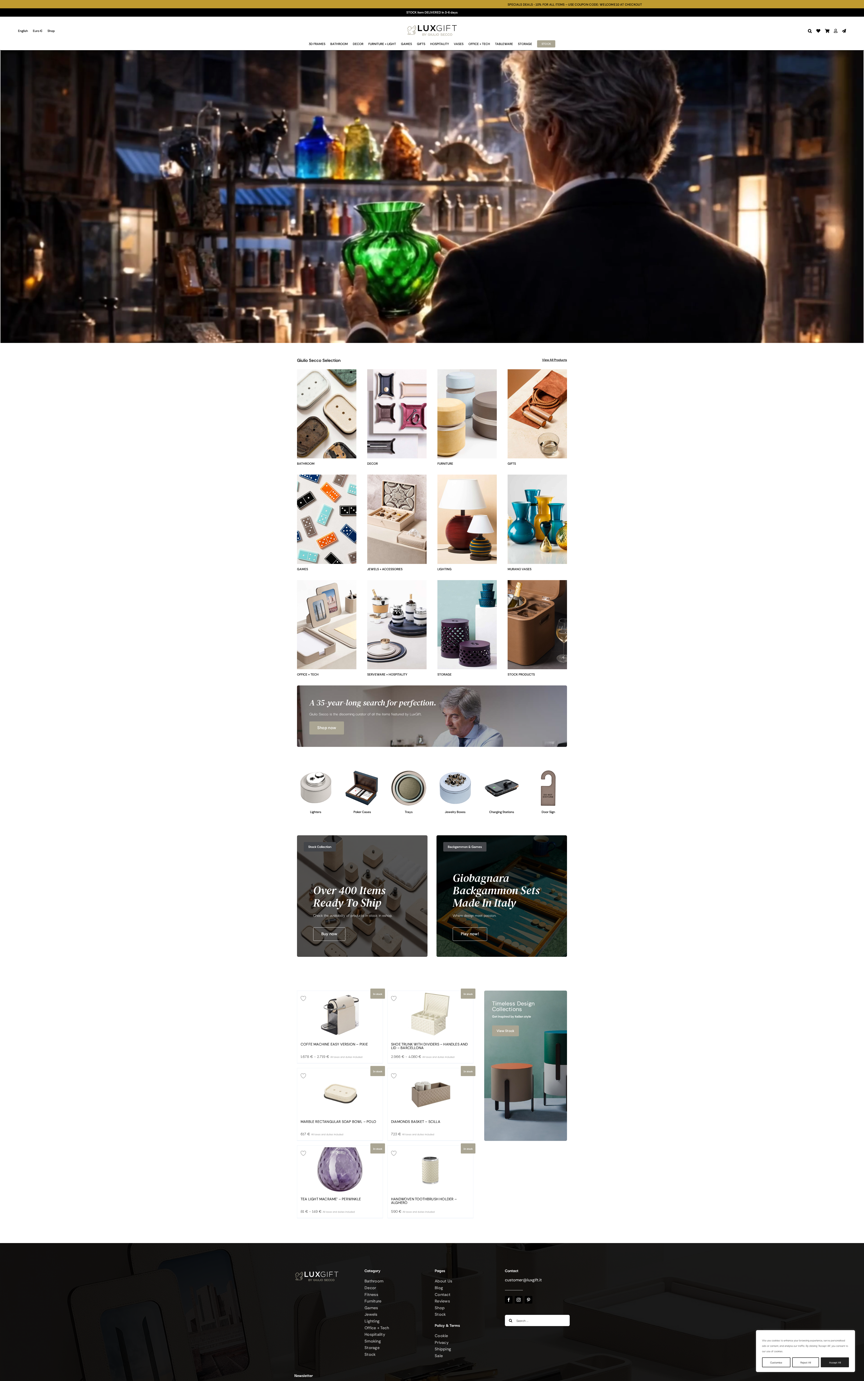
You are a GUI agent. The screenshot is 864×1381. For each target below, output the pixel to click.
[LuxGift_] (432, 24)
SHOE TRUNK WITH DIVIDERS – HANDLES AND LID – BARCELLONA (429, 1046)
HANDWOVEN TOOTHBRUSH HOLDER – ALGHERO (424, 1201)
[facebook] (509, 1300)
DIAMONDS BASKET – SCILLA (415, 1122)
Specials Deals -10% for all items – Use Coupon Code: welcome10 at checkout (296, 5)
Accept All (835, 1362)
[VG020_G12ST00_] (362, 771)
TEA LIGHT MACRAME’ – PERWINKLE (331, 1199)
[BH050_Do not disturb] (548, 771)
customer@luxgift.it (523, 1280)
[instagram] (518, 1300)
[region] (805, 1351)
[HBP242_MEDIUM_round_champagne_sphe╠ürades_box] (455, 771)
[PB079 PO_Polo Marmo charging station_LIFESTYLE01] (502, 771)
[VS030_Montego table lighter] (316, 771)
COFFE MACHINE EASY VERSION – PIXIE (334, 1044)
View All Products (554, 360)
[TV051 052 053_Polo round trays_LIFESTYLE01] (409, 771)
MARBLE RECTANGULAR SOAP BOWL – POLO (338, 1122)
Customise (776, 1362)
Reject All (805, 1362)
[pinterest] (528, 1300)
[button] (810, 31)
